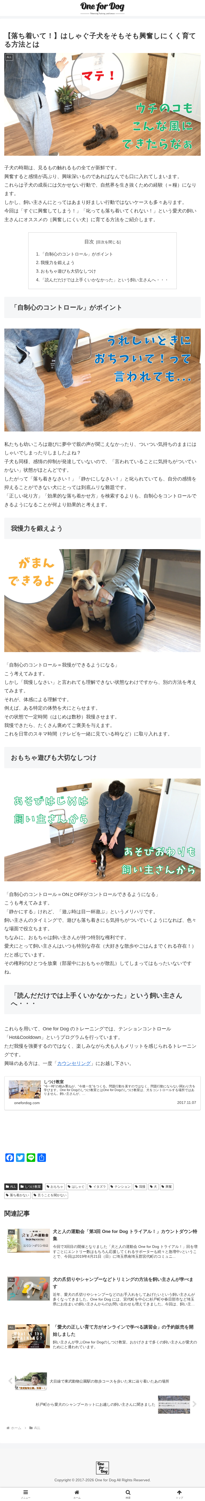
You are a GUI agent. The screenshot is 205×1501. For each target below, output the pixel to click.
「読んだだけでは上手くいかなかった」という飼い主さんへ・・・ (105, 279)
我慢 (142, 1187)
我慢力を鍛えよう (58, 262)
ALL (13, 1187)
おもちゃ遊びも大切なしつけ (68, 271)
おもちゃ (56, 1187)
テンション (123, 1187)
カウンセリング (74, 1063)
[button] (189, 994)
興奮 (168, 1187)
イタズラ (99, 1187)
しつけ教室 (33, 1187)
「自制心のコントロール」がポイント (77, 254)
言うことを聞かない (52, 1195)
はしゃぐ (78, 1187)
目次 (89, 241)
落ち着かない (19, 1195)
